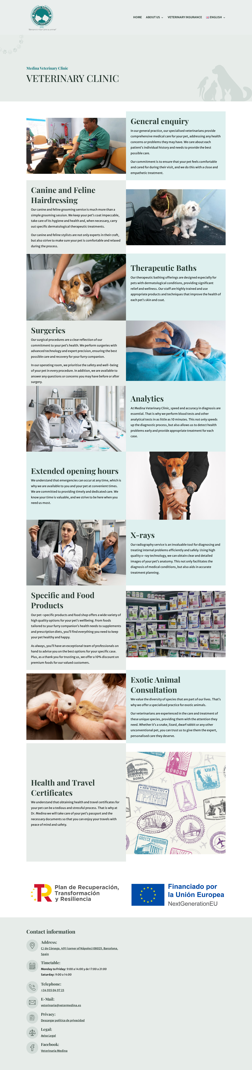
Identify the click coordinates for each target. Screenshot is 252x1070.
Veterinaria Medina (54, 1051)
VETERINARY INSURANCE (185, 17)
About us (153, 17)
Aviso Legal (48, 1035)
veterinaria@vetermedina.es (61, 1005)
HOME (137, 17)
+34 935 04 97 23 (52, 990)
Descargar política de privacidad (63, 1020)
